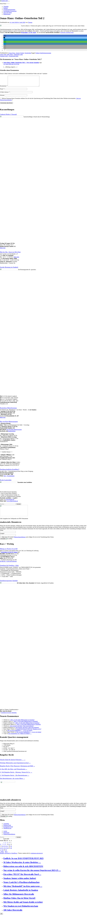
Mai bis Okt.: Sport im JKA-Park (10, 252)
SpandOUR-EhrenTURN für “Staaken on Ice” (28, 729)
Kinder (22, 53)
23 (6, 848)
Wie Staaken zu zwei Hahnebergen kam (20, 906)
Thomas (30, 22)
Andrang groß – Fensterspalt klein (9, 56)
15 (4, 846)
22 (4, 848)
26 (11, 848)
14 (2, 846)
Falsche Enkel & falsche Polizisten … (12, 759)
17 (7, 846)
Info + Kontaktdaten (9, 476)
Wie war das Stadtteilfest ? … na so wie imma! (19, 730)
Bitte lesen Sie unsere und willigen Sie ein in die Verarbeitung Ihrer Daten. (28, 537)
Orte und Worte (7, 12)
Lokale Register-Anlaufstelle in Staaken (20, 890)
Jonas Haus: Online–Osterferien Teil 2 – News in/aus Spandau (21, 62)
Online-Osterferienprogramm (43, 53)
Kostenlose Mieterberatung (8, 408)
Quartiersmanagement (9, 9)
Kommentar (3, 86)
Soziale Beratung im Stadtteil (9, 267)
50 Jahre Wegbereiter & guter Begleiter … (22, 862)
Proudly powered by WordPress (8, 853)
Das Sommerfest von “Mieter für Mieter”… (20, 733)
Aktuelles (5, 6)
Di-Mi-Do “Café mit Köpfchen (8, 561)
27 (1, 850)
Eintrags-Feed (7, 825)
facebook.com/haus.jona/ (67, 32)
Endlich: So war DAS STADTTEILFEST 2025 (23, 858)
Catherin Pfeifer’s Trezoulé (8, 114)
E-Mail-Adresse (5, 92)
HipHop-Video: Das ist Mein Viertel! (19, 898)
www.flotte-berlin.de (12, 501)
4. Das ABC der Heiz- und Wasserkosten (13, 769)
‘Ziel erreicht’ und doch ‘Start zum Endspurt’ (22, 726)
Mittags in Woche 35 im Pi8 (8, 549)
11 (9, 844)
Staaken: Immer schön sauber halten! (19, 878)
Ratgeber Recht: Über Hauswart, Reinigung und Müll (17, 766)
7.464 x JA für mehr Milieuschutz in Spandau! (22, 720)
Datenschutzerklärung (20, 537)
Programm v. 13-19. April (28, 32)
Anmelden (6, 823)
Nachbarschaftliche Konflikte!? (9, 469)
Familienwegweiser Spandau (9, 580)
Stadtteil (5, 8)
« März (2, 851)
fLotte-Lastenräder (5, 480)
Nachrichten (28, 53)
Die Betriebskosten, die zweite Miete (12, 778)
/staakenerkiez (11, 431)
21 (2, 848)
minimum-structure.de (37, 853)
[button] (4, 36)
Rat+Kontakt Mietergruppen (14, 429)
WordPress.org (7, 828)
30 (6, 850)
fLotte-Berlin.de (10, 499)
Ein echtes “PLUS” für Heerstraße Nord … (22, 874)
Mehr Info (2, 248)
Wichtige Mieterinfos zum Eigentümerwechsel (15, 763)
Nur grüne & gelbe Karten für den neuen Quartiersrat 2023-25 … (32, 870)
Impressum (6, 832)
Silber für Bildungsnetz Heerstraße (18, 894)
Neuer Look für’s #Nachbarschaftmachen (21, 882)
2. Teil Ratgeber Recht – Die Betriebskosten (14, 775)
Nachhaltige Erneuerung (9, 11)
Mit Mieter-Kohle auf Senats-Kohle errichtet (23, 902)
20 (1, 848)
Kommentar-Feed (8, 826)
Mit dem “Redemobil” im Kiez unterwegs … (22, 886)
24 (7, 848)
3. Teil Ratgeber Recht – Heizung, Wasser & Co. (16, 772)
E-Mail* (2, 533)
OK (1, 913)
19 (11, 846)
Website (2, 95)
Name (2, 89)
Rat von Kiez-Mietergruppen (9, 421)
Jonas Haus (12, 53)
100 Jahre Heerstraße (12, 910)
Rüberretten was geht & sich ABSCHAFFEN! (23, 866)
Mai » (6, 851)
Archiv (5, 831)
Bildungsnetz (6, 14)
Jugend (18, 53)
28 (2, 850)
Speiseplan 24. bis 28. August (9, 552)
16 (6, 846)
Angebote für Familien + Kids (9, 565)
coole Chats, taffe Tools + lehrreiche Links (11, 54)
